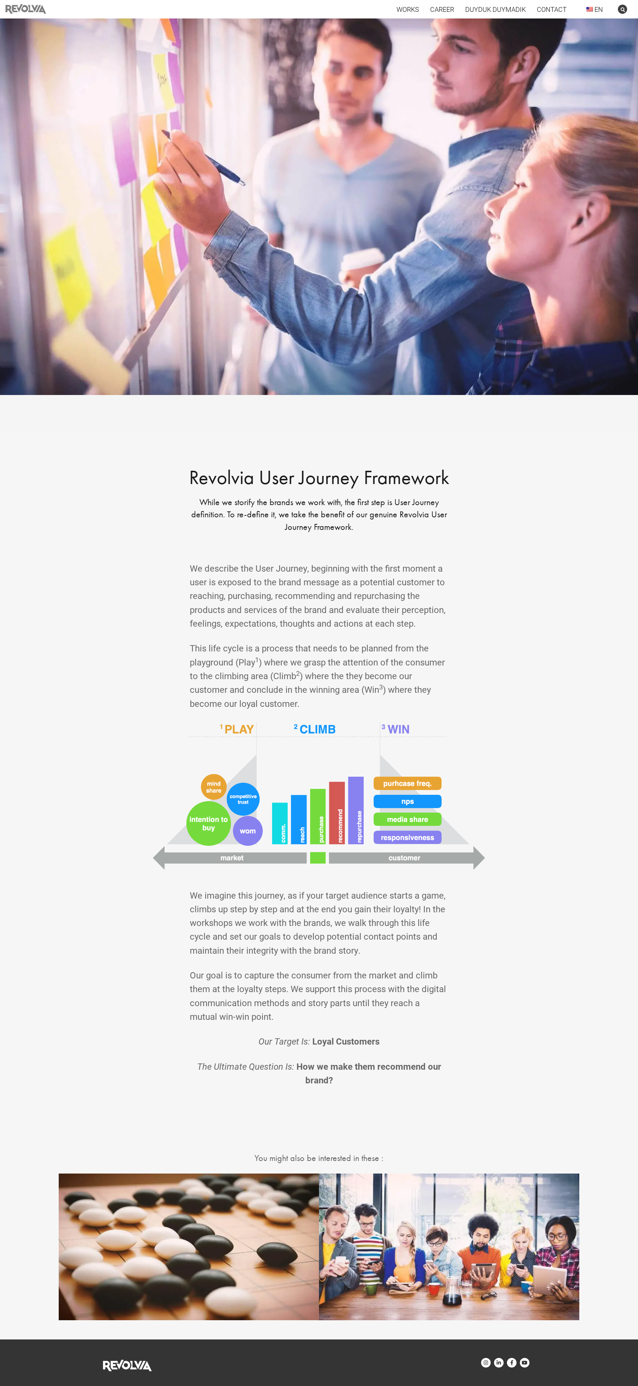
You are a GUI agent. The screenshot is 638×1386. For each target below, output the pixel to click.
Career (442, 9)
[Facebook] (512, 1363)
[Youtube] (524, 1363)
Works (408, 9)
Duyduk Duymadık (495, 9)
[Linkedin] (499, 1363)
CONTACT (552, 9)
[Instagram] (486, 1363)
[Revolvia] (127, 1366)
